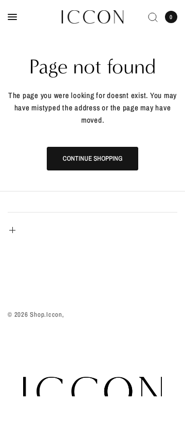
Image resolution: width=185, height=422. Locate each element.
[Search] (152, 17)
